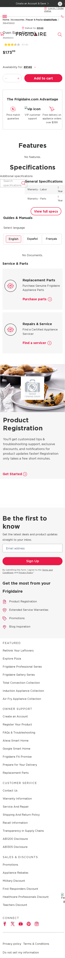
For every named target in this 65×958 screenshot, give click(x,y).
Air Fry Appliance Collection (22, 698)
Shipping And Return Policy (21, 814)
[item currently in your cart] (4, 36)
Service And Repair (16, 806)
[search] (60, 35)
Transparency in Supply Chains (23, 830)
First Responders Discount (20, 888)
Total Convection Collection (21, 682)
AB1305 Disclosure (15, 847)
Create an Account (15, 716)
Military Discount (14, 880)
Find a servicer (34, 343)
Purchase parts (34, 299)
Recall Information (15, 822)
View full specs (46, 211)
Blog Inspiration (19, 626)
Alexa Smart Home (15, 740)
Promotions (17, 618)
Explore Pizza (12, 658)
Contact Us (10, 790)
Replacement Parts (16, 772)
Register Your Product (17, 724)
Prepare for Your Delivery (20, 764)
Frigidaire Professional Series (22, 666)
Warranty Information (17, 798)
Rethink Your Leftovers (18, 650)
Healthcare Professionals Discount (26, 896)
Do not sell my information (21, 952)
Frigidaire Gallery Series (19, 674)
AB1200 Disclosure (15, 838)
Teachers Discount (15, 905)
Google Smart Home (16, 748)
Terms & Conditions (36, 943)
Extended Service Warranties (28, 609)
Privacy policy (12, 943)
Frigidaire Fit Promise (17, 756)
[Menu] (4, 16)
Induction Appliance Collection (23, 690)
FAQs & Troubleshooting (19, 732)
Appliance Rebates (15, 872)
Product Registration (23, 601)
